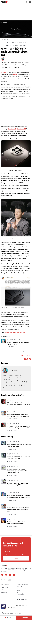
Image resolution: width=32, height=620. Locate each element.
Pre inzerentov (5, 587)
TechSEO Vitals (17, 613)
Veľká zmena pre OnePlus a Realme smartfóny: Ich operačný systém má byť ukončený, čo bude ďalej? (17, 470)
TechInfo (22, 332)
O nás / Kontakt (5, 584)
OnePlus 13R (21, 129)
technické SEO (5, 613)
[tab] (15, 165)
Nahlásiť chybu (25, 355)
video (15, 74)
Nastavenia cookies (22, 599)
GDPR (18, 597)
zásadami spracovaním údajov (17, 554)
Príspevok (4, 72)
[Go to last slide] (2, 153)
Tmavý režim (4, 579)
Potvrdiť (16, 558)
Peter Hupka (9, 59)
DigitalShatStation (12, 332)
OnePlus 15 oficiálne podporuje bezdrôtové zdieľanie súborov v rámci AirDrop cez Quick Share (18, 509)
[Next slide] (29, 153)
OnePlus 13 (12, 129)
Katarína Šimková (12, 407)
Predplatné (4, 592)
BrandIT (3, 589)
